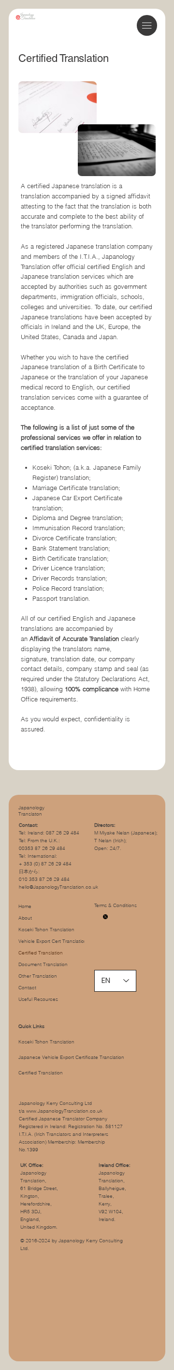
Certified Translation (40, 953)
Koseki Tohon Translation (46, 929)
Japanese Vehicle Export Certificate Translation (71, 1057)
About (25, 918)
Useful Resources (38, 999)
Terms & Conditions (116, 905)
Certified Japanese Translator (52, 1119)
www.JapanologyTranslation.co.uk (64, 1111)
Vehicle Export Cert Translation (52, 941)
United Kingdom (38, 1227)
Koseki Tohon (51, 467)
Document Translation (43, 964)
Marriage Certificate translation (75, 487)
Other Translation (37, 976)
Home (24, 906)
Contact (27, 987)
